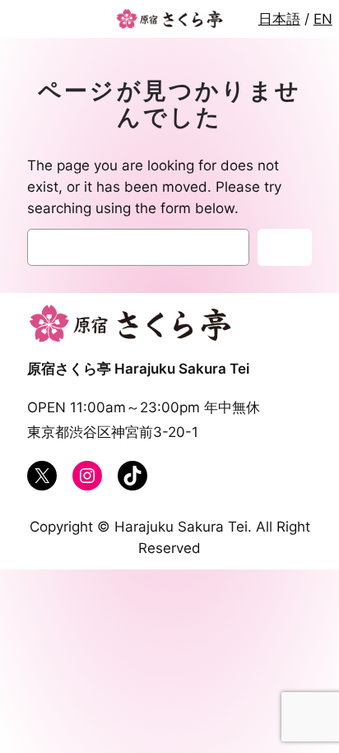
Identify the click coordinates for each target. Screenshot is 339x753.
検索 (285, 247)
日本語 (279, 19)
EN (322, 19)
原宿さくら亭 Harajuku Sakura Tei (138, 368)
